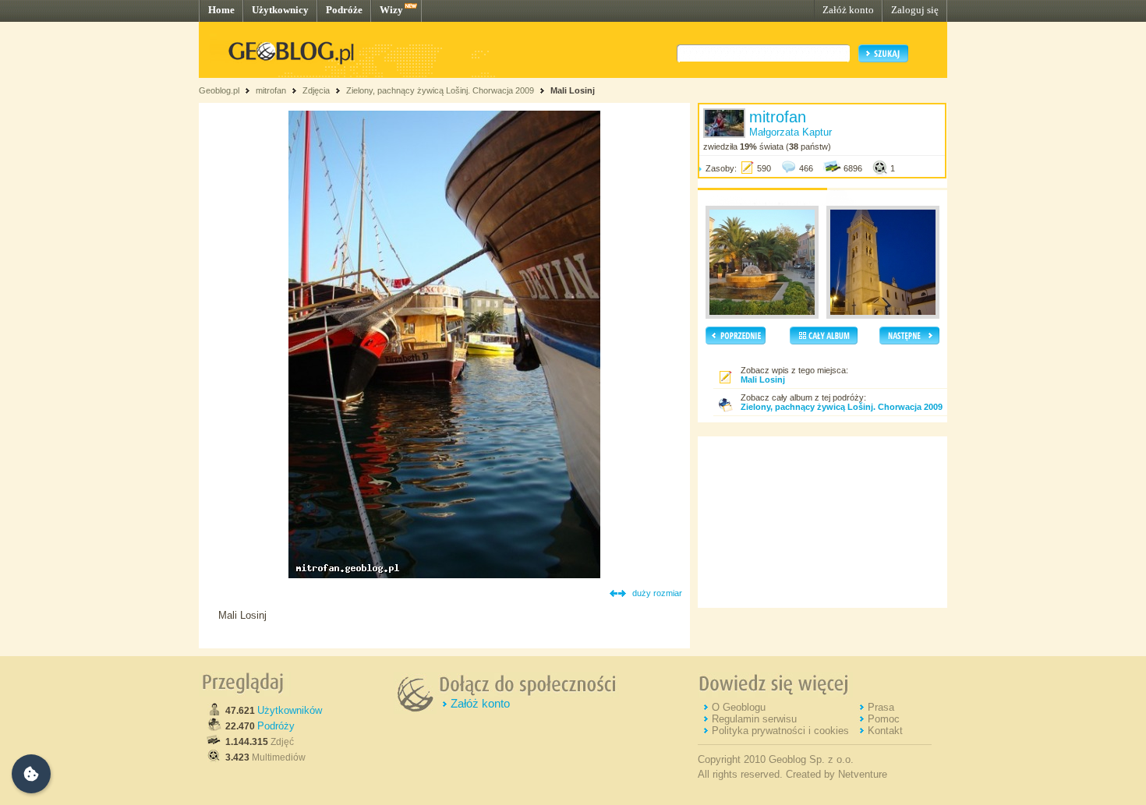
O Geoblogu (739, 707)
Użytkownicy (280, 10)
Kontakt (885, 730)
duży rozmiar (657, 593)
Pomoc (884, 719)
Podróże (344, 10)
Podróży (276, 726)
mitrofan (271, 90)
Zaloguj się (915, 10)
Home (221, 10)
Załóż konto (848, 10)
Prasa (881, 707)
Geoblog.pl (219, 90)
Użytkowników (289, 710)
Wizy (391, 10)
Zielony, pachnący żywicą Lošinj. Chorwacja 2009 (440, 90)
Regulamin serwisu (754, 719)
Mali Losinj (572, 90)
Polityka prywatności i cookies (780, 730)
